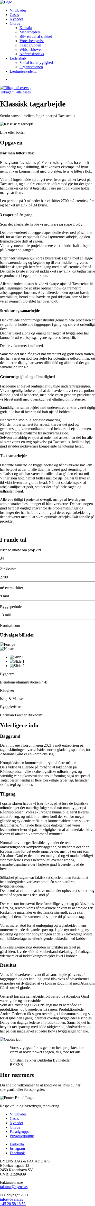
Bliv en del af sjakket (35, 36)
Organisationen (31, 67)
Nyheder (16, 19)
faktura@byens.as (14, 1187)
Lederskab (18, 58)
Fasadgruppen (30, 45)
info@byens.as (11, 1199)
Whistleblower (30, 49)
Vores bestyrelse (31, 41)
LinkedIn (17, 1144)
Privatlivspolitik (22, 1136)
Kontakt (25, 28)
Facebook (17, 1153)
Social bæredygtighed (36, 63)
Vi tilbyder (18, 10)
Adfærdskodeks (31, 54)
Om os (15, 23)
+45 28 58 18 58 (13, 1204)
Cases (14, 15)
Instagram (17, 1148)
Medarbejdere (30, 32)
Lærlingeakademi (23, 71)
